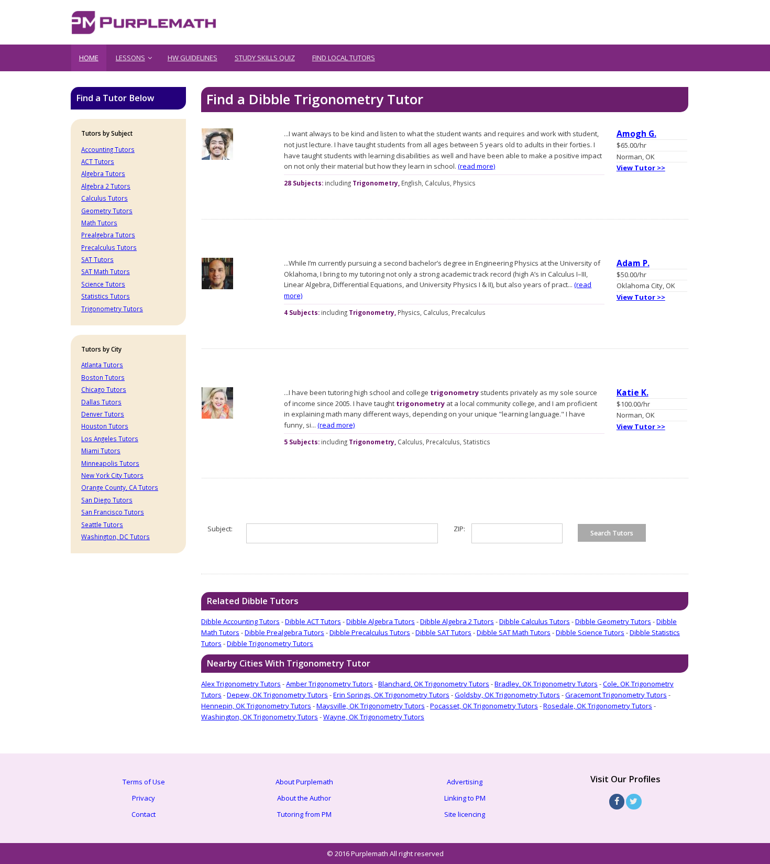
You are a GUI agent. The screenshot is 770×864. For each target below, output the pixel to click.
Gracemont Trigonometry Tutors (616, 694)
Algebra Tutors (103, 173)
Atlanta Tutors (102, 364)
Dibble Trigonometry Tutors (270, 643)
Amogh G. (636, 133)
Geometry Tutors (107, 210)
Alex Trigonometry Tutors (241, 683)
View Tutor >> (641, 167)
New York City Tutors (112, 475)
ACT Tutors (97, 161)
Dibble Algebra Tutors (380, 621)
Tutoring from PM (304, 814)
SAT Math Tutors (105, 271)
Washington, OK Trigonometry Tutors (259, 716)
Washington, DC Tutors (115, 536)
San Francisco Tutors (112, 512)
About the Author (304, 798)
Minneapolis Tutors (110, 463)
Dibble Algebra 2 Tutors (457, 621)
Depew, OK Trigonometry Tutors (277, 694)
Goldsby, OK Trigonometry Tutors (507, 694)
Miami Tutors (100, 450)
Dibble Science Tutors (590, 632)
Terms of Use (144, 781)
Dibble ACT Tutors (313, 621)
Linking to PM (465, 798)
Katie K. (632, 392)
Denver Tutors (102, 414)
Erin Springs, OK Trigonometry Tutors (391, 694)
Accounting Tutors (108, 149)
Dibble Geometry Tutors (613, 621)
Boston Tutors (103, 377)
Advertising (464, 781)
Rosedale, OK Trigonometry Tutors (597, 705)
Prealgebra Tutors (108, 235)
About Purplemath (304, 781)
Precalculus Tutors (109, 247)
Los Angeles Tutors (109, 438)
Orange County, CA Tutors (119, 487)
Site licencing (464, 814)
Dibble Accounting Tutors (240, 621)
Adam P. (633, 263)
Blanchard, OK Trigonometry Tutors (433, 683)
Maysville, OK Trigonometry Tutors (370, 705)
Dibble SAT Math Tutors (514, 632)
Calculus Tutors (104, 198)
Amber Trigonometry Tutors (329, 683)
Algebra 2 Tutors (105, 186)
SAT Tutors (97, 259)
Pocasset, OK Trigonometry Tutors (484, 705)
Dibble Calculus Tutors (534, 621)
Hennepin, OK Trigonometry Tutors (256, 705)
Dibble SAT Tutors (443, 632)
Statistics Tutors (105, 296)
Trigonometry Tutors (112, 308)
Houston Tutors (104, 426)
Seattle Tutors (102, 524)
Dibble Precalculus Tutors (369, 632)
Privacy (143, 798)
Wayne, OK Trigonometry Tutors (373, 716)
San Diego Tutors (107, 500)
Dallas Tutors (101, 402)
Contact (143, 814)
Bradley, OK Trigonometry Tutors (546, 683)
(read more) (476, 166)
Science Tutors (103, 284)
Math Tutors (99, 222)
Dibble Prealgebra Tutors (284, 632)
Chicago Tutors (103, 389)
